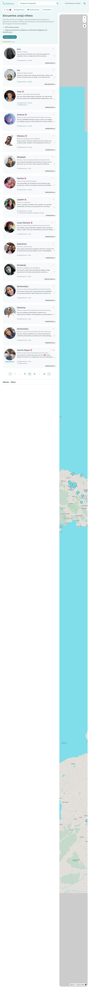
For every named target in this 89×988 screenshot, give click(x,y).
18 (24, 374)
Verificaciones (34, 10)
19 (29, 374)
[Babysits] (8, 3)
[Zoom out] (84, 21)
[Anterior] (10, 374)
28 (44, 374)
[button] (86, 491)
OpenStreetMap (80, 984)
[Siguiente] (49, 374)
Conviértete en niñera (72, 3)
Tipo (8, 10)
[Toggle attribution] (86, 985)
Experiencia (20, 10)
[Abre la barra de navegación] (84, 3)
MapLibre (72, 984)
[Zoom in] (84, 17)
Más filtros (48, 10)
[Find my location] (84, 26)
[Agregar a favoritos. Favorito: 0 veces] (53, 49)
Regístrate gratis (10, 37)
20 (34, 374)
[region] (73, 500)
